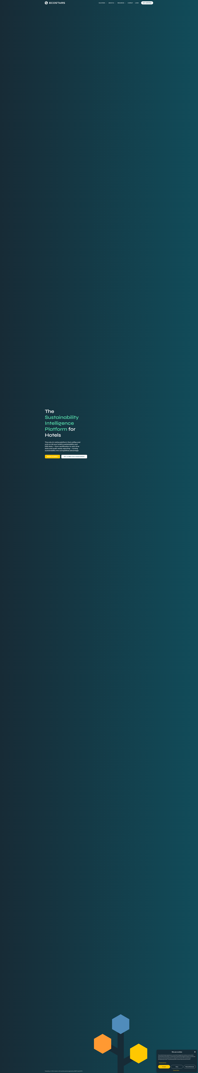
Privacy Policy (176, 1070)
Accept (164, 1066)
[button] (195, 1052)
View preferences (189, 1066)
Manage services (162, 1062)
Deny (177, 1066)
